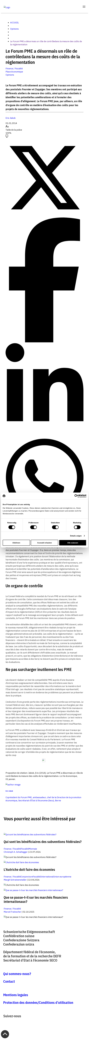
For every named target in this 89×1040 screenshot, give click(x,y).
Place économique (14, 71)
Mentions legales (15, 995)
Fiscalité (25, 848)
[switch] (33, 527)
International (47, 876)
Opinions (14, 29)
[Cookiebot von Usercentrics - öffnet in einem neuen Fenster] (76, 496)
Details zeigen (76, 536)
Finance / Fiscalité (14, 68)
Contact (9, 981)
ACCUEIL (14, 22)
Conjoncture (27, 876)
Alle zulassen (72, 543)
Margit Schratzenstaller (15, 879)
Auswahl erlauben (44, 543)
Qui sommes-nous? (17, 973)
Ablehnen (16, 543)
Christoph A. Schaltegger (16, 852)
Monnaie (33, 848)
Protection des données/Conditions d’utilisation (38, 1002)
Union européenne (62, 876)
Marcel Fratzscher (12, 911)
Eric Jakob (11, 118)
